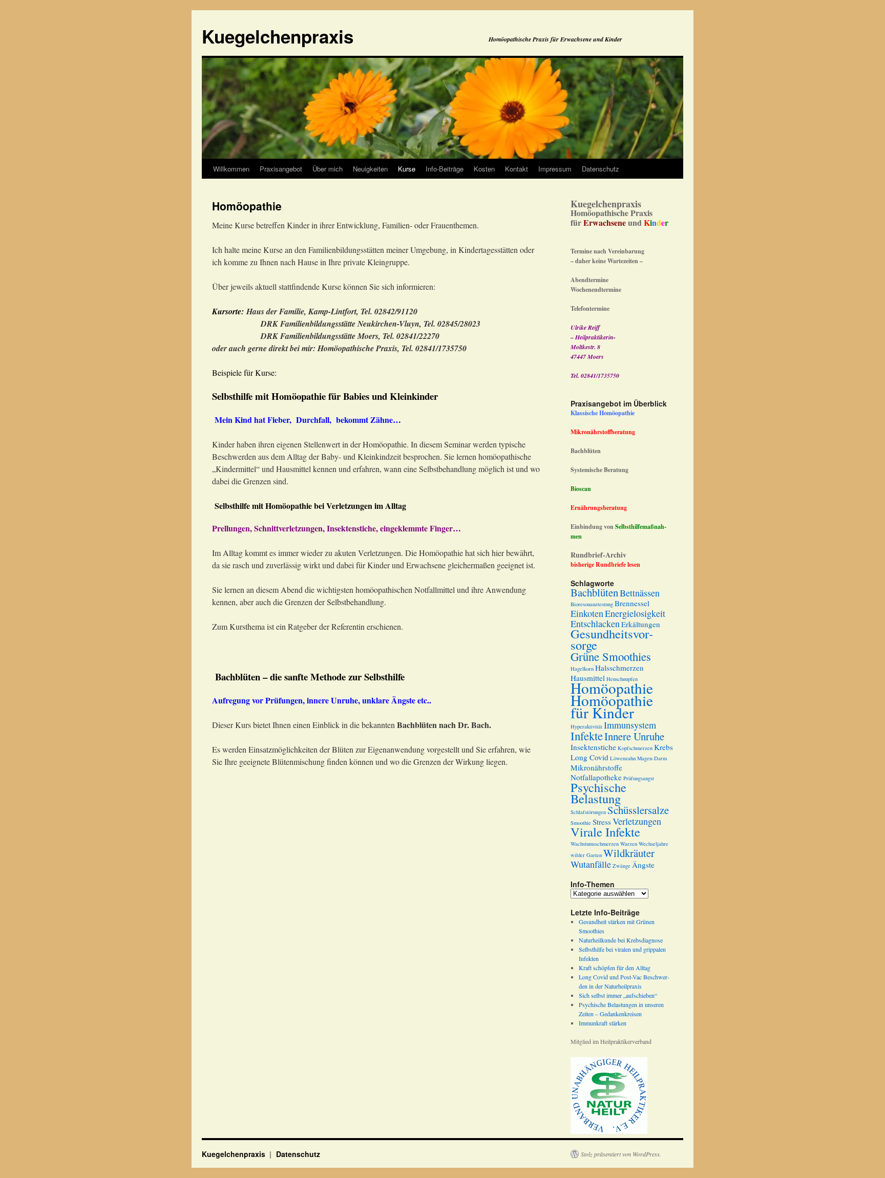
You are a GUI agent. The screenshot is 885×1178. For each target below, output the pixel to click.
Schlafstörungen (588, 812)
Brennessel (632, 603)
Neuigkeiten (370, 169)
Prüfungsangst (638, 778)
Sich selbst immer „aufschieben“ (618, 995)
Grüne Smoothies (611, 656)
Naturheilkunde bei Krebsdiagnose (621, 940)
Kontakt (516, 169)
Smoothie (581, 822)
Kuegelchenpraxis (277, 36)
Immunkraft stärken (602, 1023)
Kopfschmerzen (635, 748)
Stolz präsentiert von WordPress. (621, 1154)
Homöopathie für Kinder (612, 706)
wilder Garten (586, 855)
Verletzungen (637, 821)
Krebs (663, 747)
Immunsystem (630, 725)
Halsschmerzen (619, 667)
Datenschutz (600, 169)
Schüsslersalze (638, 810)
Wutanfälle (591, 864)
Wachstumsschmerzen (595, 843)
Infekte (587, 735)
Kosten (484, 169)
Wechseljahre (653, 843)
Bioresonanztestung (592, 604)
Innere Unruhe (634, 736)
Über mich (327, 169)
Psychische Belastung (598, 793)
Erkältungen (640, 624)
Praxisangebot (281, 169)
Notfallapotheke (596, 777)
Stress (602, 822)
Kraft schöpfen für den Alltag (614, 967)
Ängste (643, 865)
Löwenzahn (623, 758)
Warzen (628, 843)
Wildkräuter (629, 853)
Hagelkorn (582, 668)
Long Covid (589, 757)
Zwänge (621, 865)
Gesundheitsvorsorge (612, 639)
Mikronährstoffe (596, 767)
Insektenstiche (593, 747)
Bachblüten (594, 592)
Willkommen (231, 169)
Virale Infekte (605, 831)
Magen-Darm (652, 758)
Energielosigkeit (635, 613)
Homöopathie (612, 688)
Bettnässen (640, 593)
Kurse (406, 169)
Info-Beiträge (444, 169)
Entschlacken (595, 623)
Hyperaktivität (586, 726)
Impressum (555, 169)
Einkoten (587, 613)
